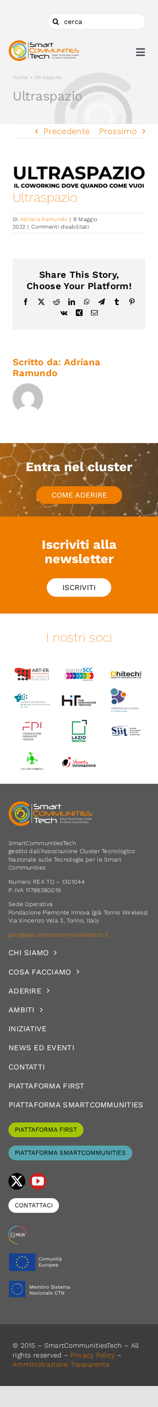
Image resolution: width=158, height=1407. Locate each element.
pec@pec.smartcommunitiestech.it (59, 934)
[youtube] (37, 1181)
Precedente (66, 131)
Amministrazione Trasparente (61, 1364)
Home (20, 77)
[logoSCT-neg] (50, 805)
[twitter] (16, 1181)
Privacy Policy (92, 1355)
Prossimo (118, 131)
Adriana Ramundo (44, 219)
